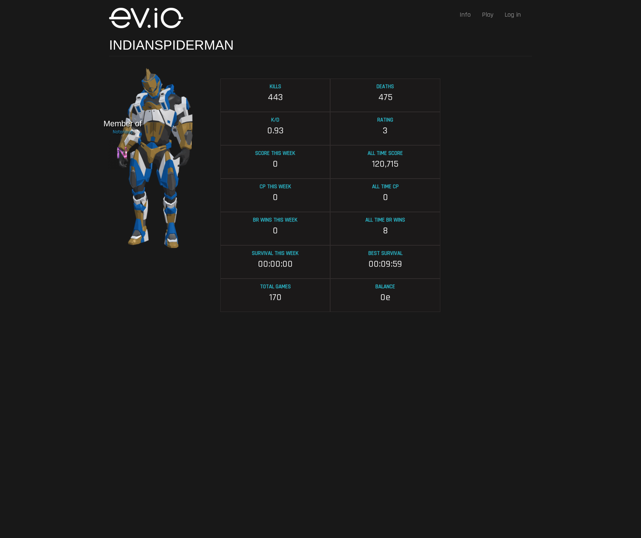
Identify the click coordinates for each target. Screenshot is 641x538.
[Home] (149, 18)
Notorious (123, 132)
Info (465, 14)
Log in (512, 14)
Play (487, 14)
